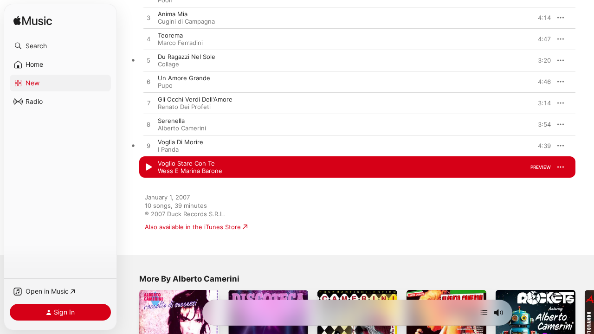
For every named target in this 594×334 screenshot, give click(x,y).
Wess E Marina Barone (190, 170)
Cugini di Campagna (186, 21)
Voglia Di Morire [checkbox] (180, 142)
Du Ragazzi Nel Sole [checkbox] (186, 56)
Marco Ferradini (180, 42)
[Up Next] (484, 312)
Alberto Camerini (182, 128)
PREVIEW (540, 17)
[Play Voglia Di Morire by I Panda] (148, 146)
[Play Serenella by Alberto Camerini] (148, 125)
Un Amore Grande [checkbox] (184, 78)
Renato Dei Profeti (184, 106)
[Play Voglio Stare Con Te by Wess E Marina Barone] (148, 167)
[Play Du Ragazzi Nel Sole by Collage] (148, 61)
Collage (168, 64)
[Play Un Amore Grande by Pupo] (148, 82)
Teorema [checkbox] (170, 35)
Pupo (165, 85)
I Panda (168, 149)
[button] (60, 46)
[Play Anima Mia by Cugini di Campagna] (148, 18)
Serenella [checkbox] (171, 120)
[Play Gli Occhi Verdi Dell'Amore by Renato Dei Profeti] (148, 103)
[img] (32, 21)
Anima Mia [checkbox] (172, 14)
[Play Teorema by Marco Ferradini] (148, 39)
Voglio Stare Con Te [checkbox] (186, 163)
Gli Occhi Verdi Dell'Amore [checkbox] (195, 99)
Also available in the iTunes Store (193, 227)
